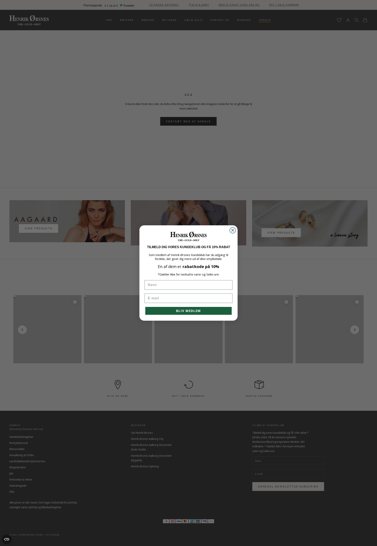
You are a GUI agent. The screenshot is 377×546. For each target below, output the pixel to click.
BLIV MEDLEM (188, 311)
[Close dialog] (233, 230)
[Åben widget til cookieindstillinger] (6, 539)
